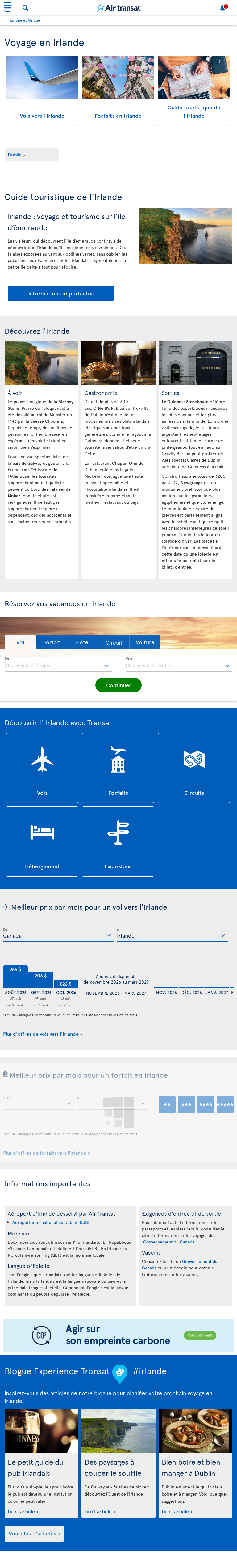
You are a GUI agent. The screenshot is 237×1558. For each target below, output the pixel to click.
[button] (20, 642)
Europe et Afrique (25, 20)
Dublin (15, 154)
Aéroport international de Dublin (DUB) (50, 1222)
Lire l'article (21, 1511)
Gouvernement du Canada (168, 1242)
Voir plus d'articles (32, 1533)
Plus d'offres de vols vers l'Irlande (41, 1033)
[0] (166, 972)
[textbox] (58, 664)
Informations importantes (61, 293)
